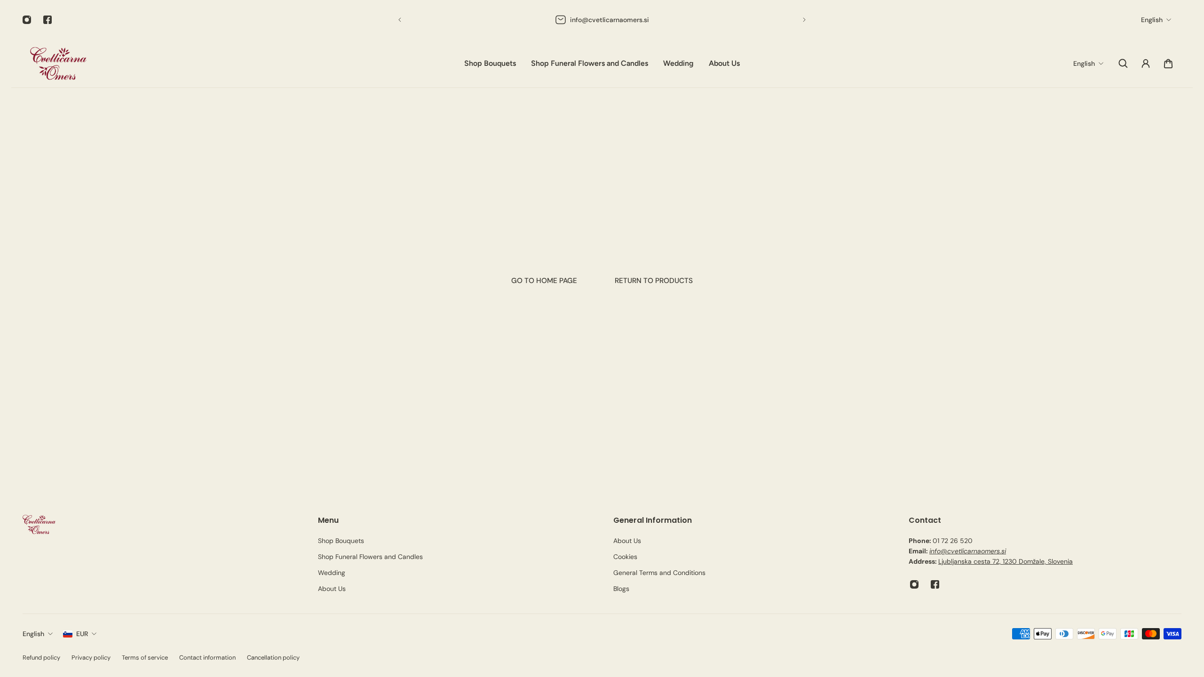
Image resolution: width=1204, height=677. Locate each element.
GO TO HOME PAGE (544, 280)
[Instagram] (26, 19)
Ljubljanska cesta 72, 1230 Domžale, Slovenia (1005, 561)
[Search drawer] (1123, 63)
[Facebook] (47, 19)
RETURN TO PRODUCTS (654, 280)
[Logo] (58, 63)
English (33, 634)
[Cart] (1168, 63)
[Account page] (1145, 63)
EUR (82, 634)
